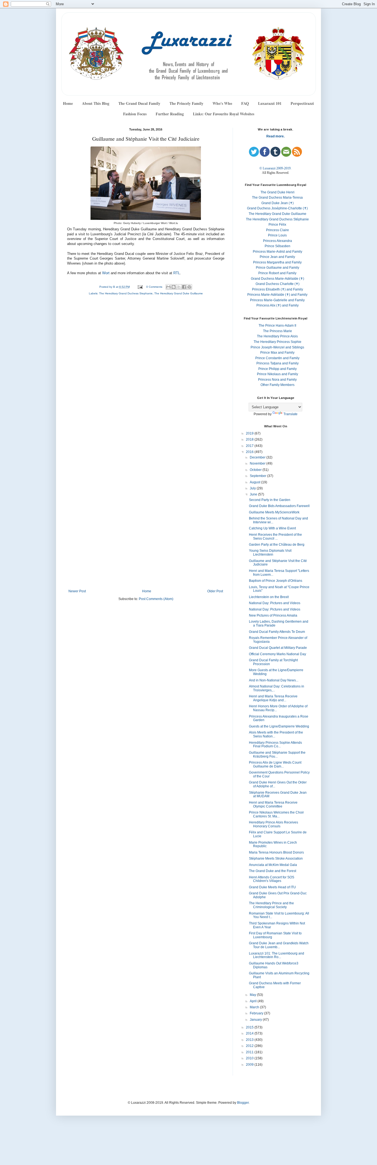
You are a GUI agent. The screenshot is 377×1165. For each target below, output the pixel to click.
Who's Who (222, 103)
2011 (250, 1052)
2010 (250, 1058)
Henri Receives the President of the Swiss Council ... (275, 536)
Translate (290, 414)
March (255, 1007)
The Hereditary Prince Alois (277, 336)
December (258, 457)
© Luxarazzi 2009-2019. (275, 168)
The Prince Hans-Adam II (277, 325)
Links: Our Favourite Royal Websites (223, 114)
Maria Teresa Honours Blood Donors (276, 852)
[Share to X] (179, 287)
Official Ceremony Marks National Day (277, 654)
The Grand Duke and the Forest (272, 871)
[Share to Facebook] (184, 287)
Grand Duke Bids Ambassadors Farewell (279, 506)
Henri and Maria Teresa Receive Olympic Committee (273, 804)
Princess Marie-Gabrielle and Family (277, 300)
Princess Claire (277, 230)
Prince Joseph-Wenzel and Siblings (277, 347)
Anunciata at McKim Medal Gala (273, 865)
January (256, 1019)
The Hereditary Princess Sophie (277, 341)
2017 (250, 445)
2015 (250, 1027)
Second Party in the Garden (269, 500)
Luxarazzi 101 (270, 103)
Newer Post (77, 591)
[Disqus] (145, 373)
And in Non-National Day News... (273, 680)
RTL (176, 273)
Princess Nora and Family (277, 379)
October (256, 469)
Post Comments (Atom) (156, 599)
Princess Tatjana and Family (277, 363)
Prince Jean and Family (277, 256)
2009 (250, 1064)
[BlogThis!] (173, 287)
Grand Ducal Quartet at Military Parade (278, 647)
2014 (250, 1033)
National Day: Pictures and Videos (274, 603)
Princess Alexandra (277, 240)
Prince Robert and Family (277, 273)
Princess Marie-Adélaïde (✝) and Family (277, 294)
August (255, 482)
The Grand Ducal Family (139, 103)
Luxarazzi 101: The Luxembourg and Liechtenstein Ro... (276, 955)
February (257, 1013)
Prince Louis (277, 235)
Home (68, 103)
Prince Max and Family (277, 352)
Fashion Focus (135, 114)
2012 (250, 1045)
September (258, 476)
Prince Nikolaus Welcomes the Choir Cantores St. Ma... (276, 814)
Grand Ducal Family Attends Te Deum (277, 631)
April (253, 1001)
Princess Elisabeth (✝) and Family (277, 289)
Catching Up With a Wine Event (272, 528)
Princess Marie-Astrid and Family (277, 251)
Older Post (215, 591)
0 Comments (154, 286)
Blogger (243, 1102)
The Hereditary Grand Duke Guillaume (178, 293)
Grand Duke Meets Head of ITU (272, 887)
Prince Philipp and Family (277, 368)
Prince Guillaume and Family (277, 267)
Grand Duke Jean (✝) (277, 203)
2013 (250, 1039)
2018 (250, 439)
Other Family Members (277, 384)
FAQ (245, 103)
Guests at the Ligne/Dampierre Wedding (279, 726)
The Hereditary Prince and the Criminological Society (271, 905)
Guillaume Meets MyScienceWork (274, 512)
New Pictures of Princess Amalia (273, 615)
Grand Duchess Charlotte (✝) (277, 284)
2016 (250, 452)
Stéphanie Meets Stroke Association (276, 858)
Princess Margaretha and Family (277, 262)
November (258, 463)
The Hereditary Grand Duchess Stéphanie (277, 219)
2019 (250, 433)
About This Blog (95, 103)
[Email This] (168, 287)
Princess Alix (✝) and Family (277, 305)
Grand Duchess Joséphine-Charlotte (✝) (277, 208)
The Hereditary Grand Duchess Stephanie (126, 293)
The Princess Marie (277, 331)
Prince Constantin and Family (277, 358)
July (253, 488)
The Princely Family (186, 103)
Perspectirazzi (302, 103)
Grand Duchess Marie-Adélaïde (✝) (277, 278)
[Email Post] (139, 286)
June (254, 494)
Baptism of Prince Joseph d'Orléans (275, 580)
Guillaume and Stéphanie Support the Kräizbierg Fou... (277, 754)
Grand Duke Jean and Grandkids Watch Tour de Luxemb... (279, 945)
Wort (106, 273)
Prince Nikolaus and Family (277, 374)
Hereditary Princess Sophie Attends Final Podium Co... (275, 744)
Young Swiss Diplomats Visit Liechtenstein (270, 552)
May (253, 994)
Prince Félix (277, 224)
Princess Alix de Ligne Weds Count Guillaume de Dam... (275, 764)
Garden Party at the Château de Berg (276, 544)
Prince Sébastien (277, 246)
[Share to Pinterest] (189, 287)
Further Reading (170, 114)
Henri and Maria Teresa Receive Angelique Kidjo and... (273, 698)
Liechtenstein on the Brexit (269, 597)
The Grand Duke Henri (277, 192)
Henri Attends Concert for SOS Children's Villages (271, 879)
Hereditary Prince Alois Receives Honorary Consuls (273, 824)
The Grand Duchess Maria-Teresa (277, 197)
